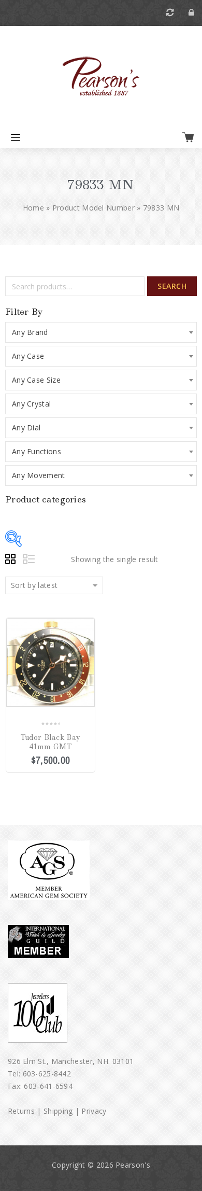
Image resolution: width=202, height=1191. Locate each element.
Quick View (87, 656)
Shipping (58, 1111)
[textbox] (101, 332)
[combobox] (101, 332)
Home (33, 208)
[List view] (29, 560)
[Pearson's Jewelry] (101, 77)
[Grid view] (12, 560)
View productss (87, 626)
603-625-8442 (47, 1073)
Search (171, 286)
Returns (21, 1111)
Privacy (93, 1111)
